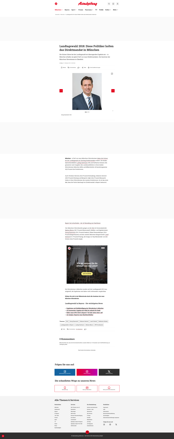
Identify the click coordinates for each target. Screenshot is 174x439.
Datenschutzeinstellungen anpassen (111, 417)
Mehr (115, 10)
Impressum (105, 407)
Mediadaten (89, 419)
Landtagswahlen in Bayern (67, 325)
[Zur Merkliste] (113, 3)
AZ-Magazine (90, 423)
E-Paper (88, 415)
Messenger (73, 411)
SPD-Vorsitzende (99, 325)
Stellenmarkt (73, 425)
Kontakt (88, 417)
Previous (61, 90)
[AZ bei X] (116, 424)
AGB (104, 409)
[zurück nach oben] (87, 433)
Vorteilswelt (73, 419)
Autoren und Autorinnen (92, 407)
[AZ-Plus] (56, 4)
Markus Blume (69, 230)
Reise (56, 425)
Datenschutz (106, 411)
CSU (93, 228)
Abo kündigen (106, 415)
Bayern (67, 10)
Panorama (88, 10)
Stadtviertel (57, 409)
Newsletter (73, 409)
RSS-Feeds (73, 413)
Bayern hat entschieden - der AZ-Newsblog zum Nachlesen (83, 223)
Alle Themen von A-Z (75, 407)
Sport (73, 10)
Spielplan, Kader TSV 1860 (76, 423)
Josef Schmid (93, 321)
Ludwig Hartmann (82, 163)
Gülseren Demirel (84, 321)
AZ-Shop (89, 421)
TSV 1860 (57, 415)
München (58, 10)
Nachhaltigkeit (58, 427)
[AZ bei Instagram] (110, 424)
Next (113, 90)
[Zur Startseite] (87, 5)
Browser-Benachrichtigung (76, 415)
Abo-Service (89, 413)
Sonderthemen (90, 425)
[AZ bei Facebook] (104, 424)
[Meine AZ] (117, 3)
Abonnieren (89, 411)
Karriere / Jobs (90, 409)
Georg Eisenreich (70, 232)
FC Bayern (57, 413)
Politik (101, 10)
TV (96, 10)
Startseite (57, 14)
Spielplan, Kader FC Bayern (77, 421)
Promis (80, 10)
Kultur (107, 10)
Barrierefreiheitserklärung (109, 413)
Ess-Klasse (73, 417)
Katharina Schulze (103, 321)
